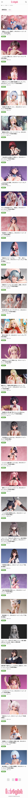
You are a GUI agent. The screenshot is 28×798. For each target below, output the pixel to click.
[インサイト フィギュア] (14, 2)
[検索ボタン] (26, 2)
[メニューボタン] (2, 2)
